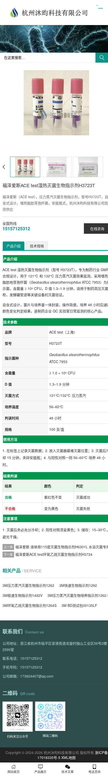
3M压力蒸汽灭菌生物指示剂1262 (28, 585)
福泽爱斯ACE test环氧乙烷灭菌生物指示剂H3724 (53, 554)
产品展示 (40, 771)
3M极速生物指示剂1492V (22, 595)
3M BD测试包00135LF (79, 605)
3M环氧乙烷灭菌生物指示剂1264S (30, 605)
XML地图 (68, 757)
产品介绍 (14, 245)
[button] (50, 48)
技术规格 (37, 245)
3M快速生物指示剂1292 (78, 585)
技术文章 (68, 771)
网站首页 (14, 771)
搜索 (101, 58)
